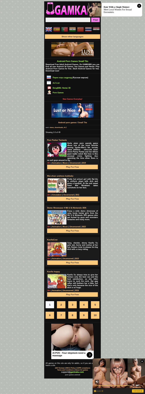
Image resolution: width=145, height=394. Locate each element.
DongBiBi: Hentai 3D (62, 88)
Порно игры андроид (62, 78)
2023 (84, 227)
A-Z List (56, 83)
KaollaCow (52, 240)
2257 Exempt (59, 368)
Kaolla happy (53, 271)
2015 (77, 259)
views (52, 127)
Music (65, 163)
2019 (84, 163)
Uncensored (75, 163)
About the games (81, 370)
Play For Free (72, 167)
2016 (77, 290)
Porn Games (58, 93)
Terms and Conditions (65, 370)
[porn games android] (72, 15)
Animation (56, 163)
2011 (77, 195)
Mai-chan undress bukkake (60, 176)
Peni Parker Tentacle (57, 140)
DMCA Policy (70, 368)
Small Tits (82, 122)
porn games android (72, 375)
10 (95, 315)
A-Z (65, 127)
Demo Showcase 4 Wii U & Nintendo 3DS (66, 208)
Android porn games (67, 122)
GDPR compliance (83, 368)
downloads (59, 127)
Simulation (57, 195)
